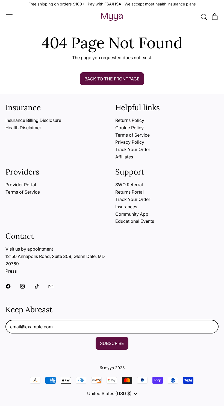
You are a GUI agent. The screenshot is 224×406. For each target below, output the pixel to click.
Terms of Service (132, 135)
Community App (131, 214)
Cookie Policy (129, 127)
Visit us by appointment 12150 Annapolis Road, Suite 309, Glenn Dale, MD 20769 (55, 256)
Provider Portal (20, 184)
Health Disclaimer (23, 127)
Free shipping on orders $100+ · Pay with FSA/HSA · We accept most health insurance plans (112, 4)
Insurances (126, 206)
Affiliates (124, 157)
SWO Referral (129, 184)
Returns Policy (129, 120)
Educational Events (134, 221)
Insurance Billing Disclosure (33, 120)
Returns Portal (129, 192)
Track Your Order (132, 149)
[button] (204, 17)
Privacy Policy (129, 142)
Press (11, 271)
